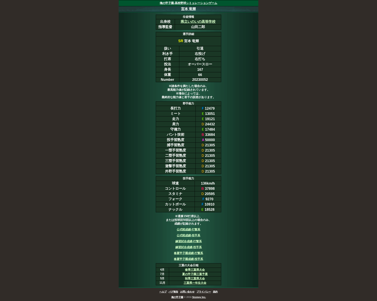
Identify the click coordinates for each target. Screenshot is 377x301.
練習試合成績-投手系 (188, 247)
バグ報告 (173, 291)
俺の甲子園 (177, 297)
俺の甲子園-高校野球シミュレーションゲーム (188, 3)
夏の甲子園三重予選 (195, 274)
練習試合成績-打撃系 (188, 241)
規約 (215, 291)
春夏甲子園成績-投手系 (188, 259)
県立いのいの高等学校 (198, 21)
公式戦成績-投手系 (188, 235)
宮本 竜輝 (188, 9)
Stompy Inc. (199, 297)
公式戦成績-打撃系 (188, 229)
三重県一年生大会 (195, 282)
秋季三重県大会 (195, 278)
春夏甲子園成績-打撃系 (188, 253)
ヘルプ (163, 291)
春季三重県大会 (195, 269)
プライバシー (204, 291)
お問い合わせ (187, 291)
